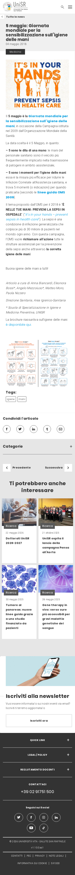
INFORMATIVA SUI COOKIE (32, 863)
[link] (19, 530)
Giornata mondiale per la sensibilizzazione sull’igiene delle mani (37, 121)
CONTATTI (16, 856)
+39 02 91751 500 (37, 791)
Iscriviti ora (39, 721)
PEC (29, 856)
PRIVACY (40, 856)
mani (22, 399)
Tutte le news (15, 16)
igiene (11, 399)
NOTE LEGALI (56, 856)
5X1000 (55, 863)
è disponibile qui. (18, 324)
